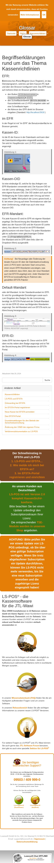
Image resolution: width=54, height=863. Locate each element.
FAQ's (23, 33)
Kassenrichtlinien (37, 33)
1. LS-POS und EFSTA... (27, 461)
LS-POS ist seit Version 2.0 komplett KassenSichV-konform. (27, 498)
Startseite (11, 33)
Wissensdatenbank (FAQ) (24, 698)
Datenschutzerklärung (27, 842)
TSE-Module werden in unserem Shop (27, 526)
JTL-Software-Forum (29, 745)
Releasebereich (20, 708)
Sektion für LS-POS (39, 748)
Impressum (39, 839)
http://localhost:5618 (35, 112)
